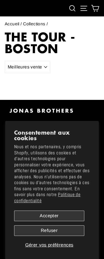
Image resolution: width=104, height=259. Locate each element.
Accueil (12, 23)
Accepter (49, 215)
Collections (34, 23)
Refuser (49, 230)
